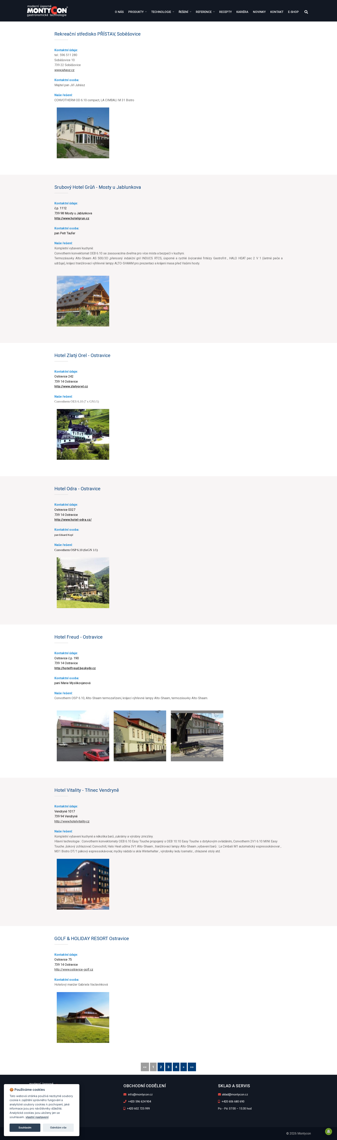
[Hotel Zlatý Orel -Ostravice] (83, 434)
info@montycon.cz (140, 1094)
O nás (119, 12)
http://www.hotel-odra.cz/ (73, 520)
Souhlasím (25, 1127)
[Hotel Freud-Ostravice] (83, 735)
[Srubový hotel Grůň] (83, 301)
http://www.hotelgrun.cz (71, 218)
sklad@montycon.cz (235, 1094)
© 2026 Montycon (298, 1133)
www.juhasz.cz (64, 70)
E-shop (293, 12)
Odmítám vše (58, 1127)
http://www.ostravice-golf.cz (73, 969)
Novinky (259, 12)
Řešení (183, 12)
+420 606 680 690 (232, 1101)
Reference (204, 12)
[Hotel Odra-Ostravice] (83, 582)
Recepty (225, 12)
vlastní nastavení (37, 1117)
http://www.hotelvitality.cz (72, 821)
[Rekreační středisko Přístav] (83, 132)
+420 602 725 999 (138, 1108)
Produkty (136, 12)
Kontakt (276, 12)
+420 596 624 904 (139, 1101)
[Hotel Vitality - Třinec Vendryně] (83, 884)
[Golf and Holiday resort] (83, 1017)
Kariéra (242, 12)
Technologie (161, 12)
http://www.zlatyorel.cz (71, 386)
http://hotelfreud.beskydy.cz (75, 668)
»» (192, 1067)
